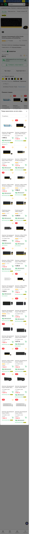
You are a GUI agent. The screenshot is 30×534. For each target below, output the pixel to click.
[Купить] (13, 138)
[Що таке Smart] (11, 142)
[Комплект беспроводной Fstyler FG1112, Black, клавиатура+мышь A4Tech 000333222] (8, 329)
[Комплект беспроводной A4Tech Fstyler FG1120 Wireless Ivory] (8, 279)
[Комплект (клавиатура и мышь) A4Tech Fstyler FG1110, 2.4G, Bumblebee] (21, 125)
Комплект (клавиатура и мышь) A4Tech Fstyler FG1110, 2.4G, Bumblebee (21, 133)
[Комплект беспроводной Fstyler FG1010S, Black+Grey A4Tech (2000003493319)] (21, 354)
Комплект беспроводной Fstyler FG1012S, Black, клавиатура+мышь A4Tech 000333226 (8, 387)
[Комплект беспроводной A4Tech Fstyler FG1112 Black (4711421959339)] (8, 303)
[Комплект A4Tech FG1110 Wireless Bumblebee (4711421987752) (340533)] (21, 279)
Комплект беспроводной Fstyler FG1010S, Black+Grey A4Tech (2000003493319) (21, 361)
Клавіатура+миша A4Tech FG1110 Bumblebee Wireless (7, 211)
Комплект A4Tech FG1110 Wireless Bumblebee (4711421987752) (8, 185)
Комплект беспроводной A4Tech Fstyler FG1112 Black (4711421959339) (8, 311)
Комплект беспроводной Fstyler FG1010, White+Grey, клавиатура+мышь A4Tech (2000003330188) (21, 412)
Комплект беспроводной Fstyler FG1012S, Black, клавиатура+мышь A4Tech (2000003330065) (21, 387)
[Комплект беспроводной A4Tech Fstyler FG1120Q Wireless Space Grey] (21, 329)
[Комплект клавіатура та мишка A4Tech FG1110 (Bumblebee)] (21, 253)
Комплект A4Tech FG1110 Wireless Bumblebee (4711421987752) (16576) (8, 361)
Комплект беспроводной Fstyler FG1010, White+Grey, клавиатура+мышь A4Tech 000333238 (8, 412)
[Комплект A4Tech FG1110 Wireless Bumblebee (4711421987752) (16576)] (8, 354)
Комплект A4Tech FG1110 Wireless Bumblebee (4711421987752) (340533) (21, 287)
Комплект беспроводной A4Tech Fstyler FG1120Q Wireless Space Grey (21, 337)
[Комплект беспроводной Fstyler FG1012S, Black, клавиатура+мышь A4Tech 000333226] (8, 379)
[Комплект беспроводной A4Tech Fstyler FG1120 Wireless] (8, 228)
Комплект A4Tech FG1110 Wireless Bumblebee (8, 261)
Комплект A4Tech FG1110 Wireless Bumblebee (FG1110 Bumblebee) (21, 160)
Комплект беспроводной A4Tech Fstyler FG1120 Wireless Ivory (8, 287)
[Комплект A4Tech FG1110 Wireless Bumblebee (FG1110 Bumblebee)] (21, 152)
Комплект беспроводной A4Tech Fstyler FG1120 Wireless (8, 236)
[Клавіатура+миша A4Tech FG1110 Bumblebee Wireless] (8, 203)
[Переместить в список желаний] (13, 120)
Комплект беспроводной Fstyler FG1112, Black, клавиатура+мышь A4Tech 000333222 (8, 337)
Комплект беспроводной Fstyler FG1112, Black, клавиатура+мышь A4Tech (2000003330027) (21, 311)
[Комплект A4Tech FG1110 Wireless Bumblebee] (8, 253)
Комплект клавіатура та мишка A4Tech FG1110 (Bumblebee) (20, 261)
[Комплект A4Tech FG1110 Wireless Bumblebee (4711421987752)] (8, 178)
